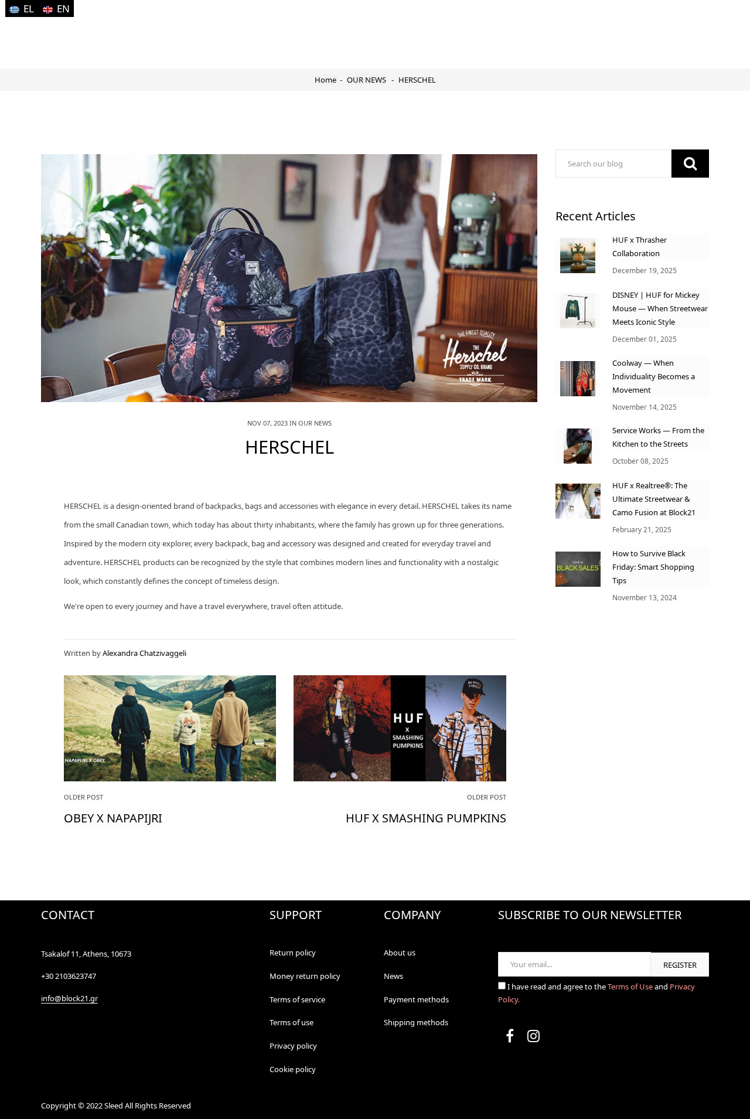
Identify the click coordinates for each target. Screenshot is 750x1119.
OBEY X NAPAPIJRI (113, 818)
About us (399, 952)
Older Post (83, 797)
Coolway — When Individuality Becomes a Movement (653, 376)
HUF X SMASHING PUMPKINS (426, 818)
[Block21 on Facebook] (509, 1038)
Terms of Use (631, 986)
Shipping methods (416, 1022)
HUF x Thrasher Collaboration (639, 246)
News (393, 976)
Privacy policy (293, 1045)
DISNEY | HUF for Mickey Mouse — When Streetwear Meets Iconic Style (660, 308)
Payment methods (416, 999)
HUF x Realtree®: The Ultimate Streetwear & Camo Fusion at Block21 (654, 499)
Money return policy (305, 976)
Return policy (293, 952)
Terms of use (291, 1022)
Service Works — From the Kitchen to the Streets (658, 437)
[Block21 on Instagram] (533, 1038)
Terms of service (297, 999)
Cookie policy (293, 1069)
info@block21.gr (69, 998)
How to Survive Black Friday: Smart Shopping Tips (653, 567)
